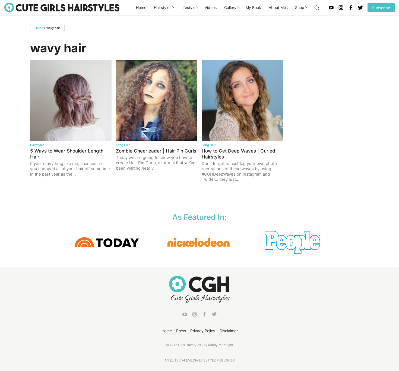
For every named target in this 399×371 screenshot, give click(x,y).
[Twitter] (360, 7)
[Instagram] (341, 7)
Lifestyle (187, 7)
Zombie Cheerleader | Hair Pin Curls (156, 151)
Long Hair (123, 145)
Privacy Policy (202, 330)
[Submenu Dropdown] (173, 7)
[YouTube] (331, 7)
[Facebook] (350, 7)
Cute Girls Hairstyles (61, 7)
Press (181, 330)
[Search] (316, 7)
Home (141, 7)
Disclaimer (229, 330)
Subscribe (381, 7)
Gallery (230, 7)
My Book (253, 7)
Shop (299, 7)
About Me (277, 7)
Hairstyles (162, 7)
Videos (211, 7)
